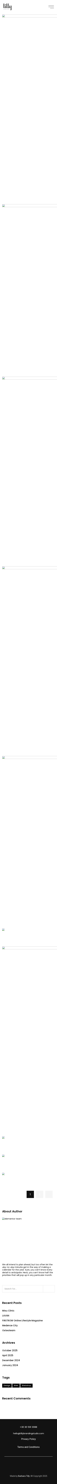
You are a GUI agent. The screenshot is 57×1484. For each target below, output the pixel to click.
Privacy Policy (28, 1439)
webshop (26, 1385)
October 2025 (10, 1350)
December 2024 (11, 1360)
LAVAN (5, 1315)
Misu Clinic (8, 1310)
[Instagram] (28, 1469)
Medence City (10, 1325)
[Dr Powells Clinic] (8, 1155)
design (7, 1385)
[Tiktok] (34, 1469)
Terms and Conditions (28, 1447)
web (16, 1385)
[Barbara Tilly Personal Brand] (12, 1137)
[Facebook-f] (23, 1469)
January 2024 (10, 1365)
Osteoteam (8, 1330)
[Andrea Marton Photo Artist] (8, 929)
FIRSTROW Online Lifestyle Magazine (22, 1320)
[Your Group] (8, 1174)
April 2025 (7, 1355)
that (13, 1275)
